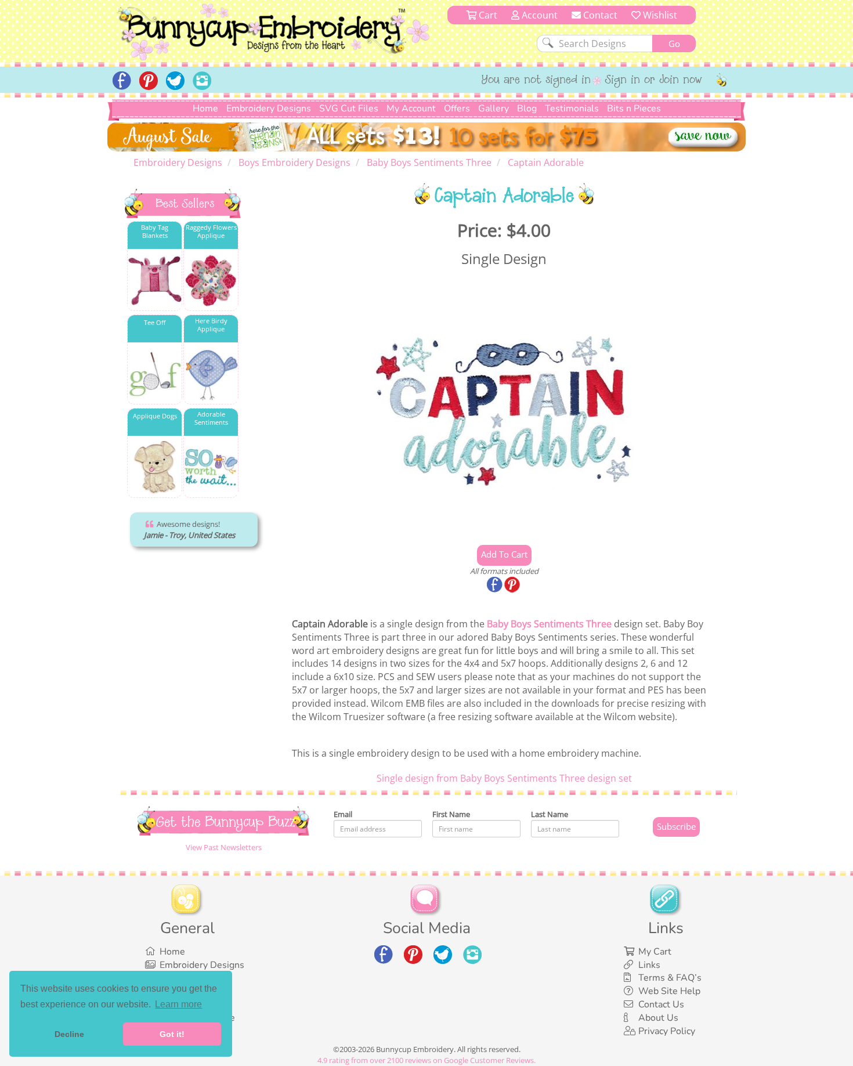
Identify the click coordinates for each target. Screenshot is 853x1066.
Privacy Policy (666, 1031)
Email (343, 814)
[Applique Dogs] (155, 467)
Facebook (495, 585)
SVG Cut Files (348, 108)
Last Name (549, 814)
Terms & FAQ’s (670, 977)
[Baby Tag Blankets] (155, 281)
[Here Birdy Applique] (211, 374)
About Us (658, 1017)
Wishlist (659, 15)
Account (538, 15)
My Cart (654, 951)
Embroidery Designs (268, 108)
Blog (527, 108)
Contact (599, 15)
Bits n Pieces (634, 108)
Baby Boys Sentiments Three (549, 623)
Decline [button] (69, 1034)
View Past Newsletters (224, 847)
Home (205, 108)
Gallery (493, 108)
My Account (411, 108)
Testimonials (572, 108)
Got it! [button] (172, 1034)
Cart (486, 15)
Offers (457, 108)
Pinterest (513, 585)
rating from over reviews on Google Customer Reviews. (426, 1060)
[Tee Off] (155, 374)
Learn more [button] (178, 1004)
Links (649, 965)
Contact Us (661, 1004)
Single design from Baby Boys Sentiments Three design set (504, 778)
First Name (451, 814)
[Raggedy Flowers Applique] (211, 281)
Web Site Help (669, 991)
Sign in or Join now (653, 80)
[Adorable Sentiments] (211, 467)
